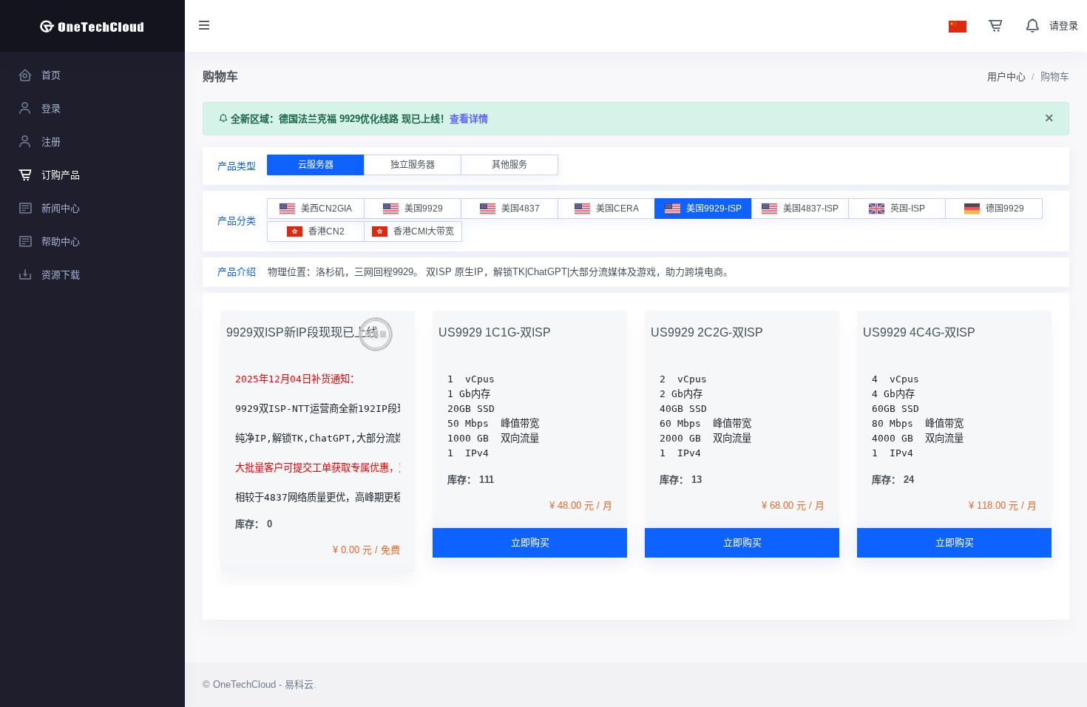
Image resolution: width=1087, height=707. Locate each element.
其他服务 (509, 165)
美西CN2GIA (326, 208)
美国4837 (520, 208)
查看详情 (469, 118)
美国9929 (423, 208)
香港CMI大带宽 (423, 231)
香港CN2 (326, 231)
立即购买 (530, 542)
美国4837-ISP (811, 208)
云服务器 (315, 165)
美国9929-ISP (714, 208)
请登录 (1063, 25)
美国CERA (617, 208)
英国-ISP (907, 208)
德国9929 (1005, 208)
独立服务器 (412, 165)
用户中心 (1006, 76)
